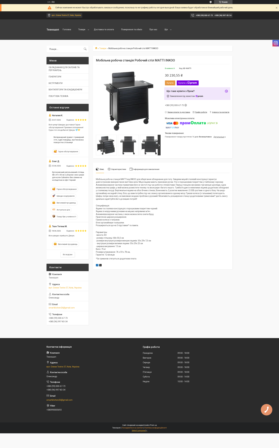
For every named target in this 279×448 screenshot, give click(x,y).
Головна (67, 29)
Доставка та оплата (104, 29)
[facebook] (97, 265)
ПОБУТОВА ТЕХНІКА (58, 96)
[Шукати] (85, 49)
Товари (81, 29)
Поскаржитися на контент (132, 428)
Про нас (153, 29)
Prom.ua (153, 425)
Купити (170, 83)
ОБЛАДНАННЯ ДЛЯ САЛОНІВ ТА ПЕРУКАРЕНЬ (64, 68)
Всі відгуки (67, 254)
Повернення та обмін (131, 29)
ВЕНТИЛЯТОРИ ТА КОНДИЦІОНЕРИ (65, 89)
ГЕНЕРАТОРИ (55, 77)
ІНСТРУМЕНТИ (55, 83)
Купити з (182, 83)
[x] (100, 265)
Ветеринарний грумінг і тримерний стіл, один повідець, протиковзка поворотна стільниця (69, 139)
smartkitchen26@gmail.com (62, 308)
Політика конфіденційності (155, 428)
